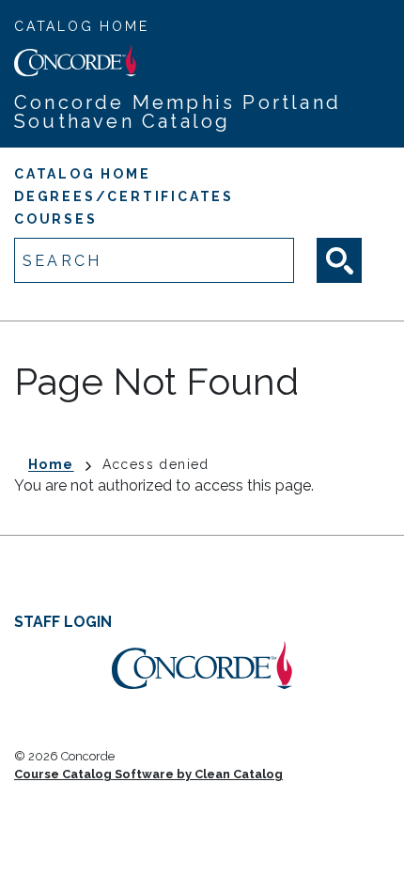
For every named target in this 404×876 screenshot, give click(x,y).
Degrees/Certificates (124, 196)
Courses (56, 219)
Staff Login (63, 622)
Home (51, 464)
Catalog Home (81, 26)
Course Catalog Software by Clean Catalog (148, 774)
